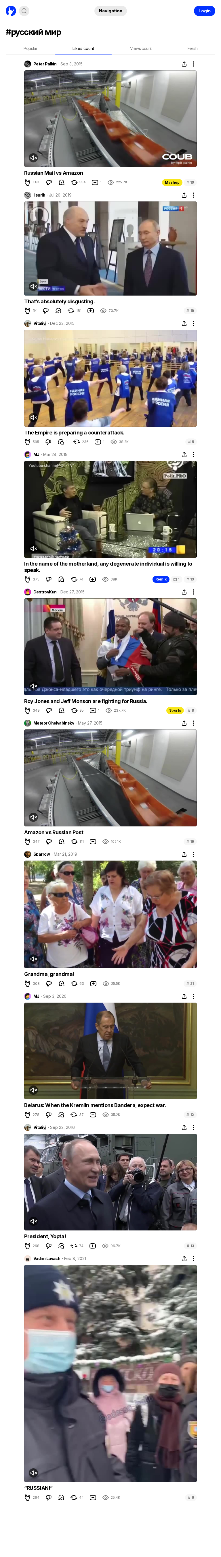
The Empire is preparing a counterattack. (74, 433)
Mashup (172, 182)
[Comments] (61, 182)
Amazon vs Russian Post (53, 832)
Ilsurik (39, 195)
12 (190, 1114)
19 (190, 182)
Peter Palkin (44, 64)
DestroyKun (44, 592)
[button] (27, 182)
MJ (36, 455)
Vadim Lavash (46, 1259)
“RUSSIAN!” (38, 1488)
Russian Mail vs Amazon (53, 173)
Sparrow (41, 854)
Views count (140, 48)
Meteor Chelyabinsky (53, 723)
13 (190, 1245)
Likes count (83, 48)
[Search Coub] (24, 11)
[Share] (184, 64)
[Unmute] (33, 157)
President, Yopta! (45, 1236)
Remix (161, 579)
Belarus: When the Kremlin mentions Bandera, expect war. (95, 1105)
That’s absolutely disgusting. (59, 301)
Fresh (192, 48)
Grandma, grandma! (49, 974)
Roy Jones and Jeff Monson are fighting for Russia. (85, 701)
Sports (175, 710)
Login (205, 10)
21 (190, 983)
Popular (30, 48)
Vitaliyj (39, 323)
